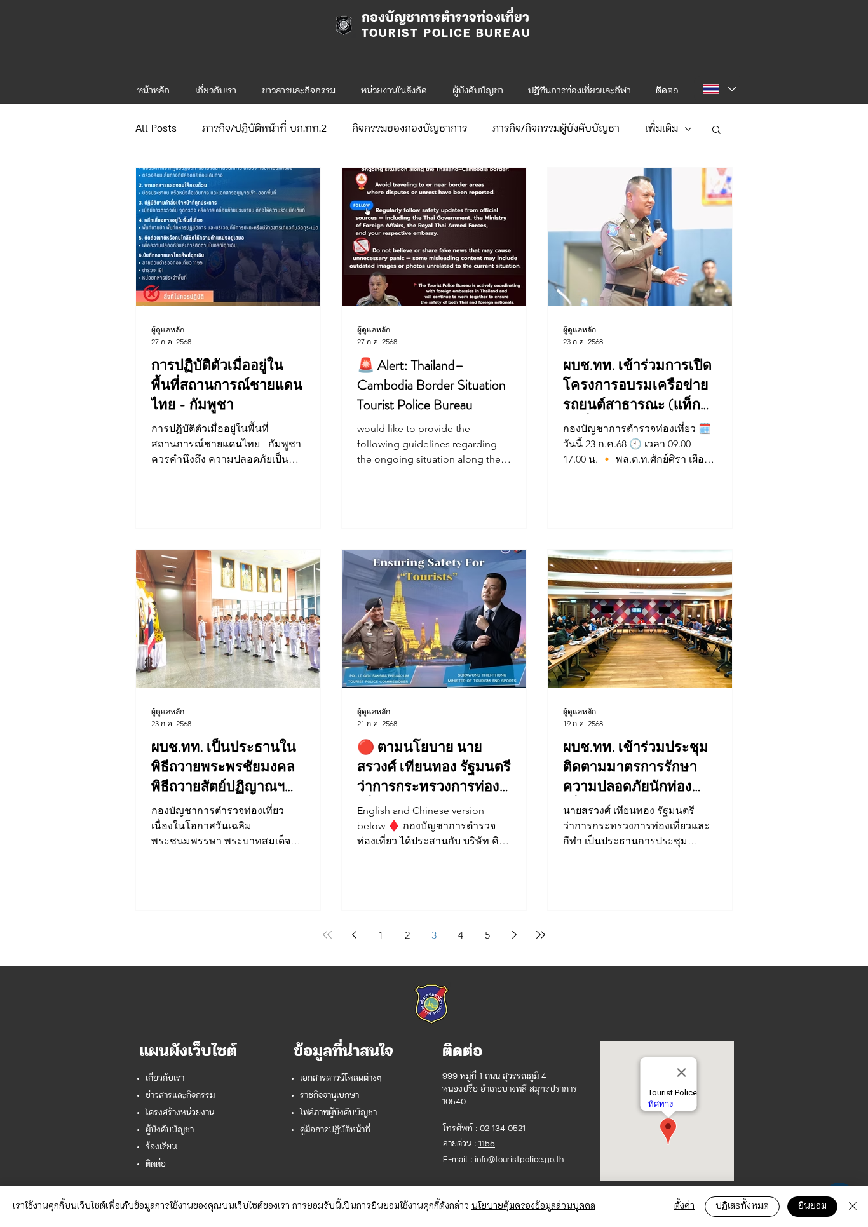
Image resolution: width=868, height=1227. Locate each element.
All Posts (156, 129)
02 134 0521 (503, 1128)
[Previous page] (353, 934)
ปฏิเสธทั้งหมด (742, 1206)
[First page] (327, 934)
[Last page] (540, 934)
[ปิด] (852, 1206)
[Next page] (514, 934)
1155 (486, 1144)
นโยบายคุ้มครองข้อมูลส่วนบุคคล (533, 1206)
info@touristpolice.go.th (519, 1159)
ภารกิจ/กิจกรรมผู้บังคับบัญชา (556, 129)
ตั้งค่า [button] (684, 1206)
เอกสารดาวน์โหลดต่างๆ (341, 1078)
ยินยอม (812, 1206)
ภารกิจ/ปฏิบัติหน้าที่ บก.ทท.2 (264, 129)
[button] (394, 85)
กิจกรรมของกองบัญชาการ (409, 129)
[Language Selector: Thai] (718, 89)
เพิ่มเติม (661, 129)
